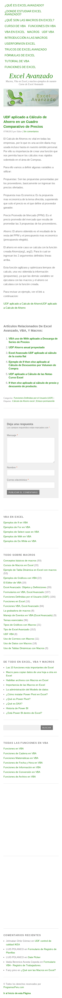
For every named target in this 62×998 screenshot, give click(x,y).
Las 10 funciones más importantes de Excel (30, 667)
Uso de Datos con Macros (17, 643)
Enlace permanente (45, 401)
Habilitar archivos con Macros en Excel (27, 680)
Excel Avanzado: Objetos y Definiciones (24, 587)
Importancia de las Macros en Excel (25, 684)
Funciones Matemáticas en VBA (20, 758)
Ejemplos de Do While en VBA (19, 541)
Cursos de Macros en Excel (18, 565)
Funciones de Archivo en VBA (19, 776)
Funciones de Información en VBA (22, 767)
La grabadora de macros (16, 610)
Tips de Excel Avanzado (16, 629)
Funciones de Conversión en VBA (21, 772)
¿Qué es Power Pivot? (18, 699)
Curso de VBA (15, 26)
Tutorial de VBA (17, 61)
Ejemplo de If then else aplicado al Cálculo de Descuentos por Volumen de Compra (32, 365)
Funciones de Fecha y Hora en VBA (23, 762)
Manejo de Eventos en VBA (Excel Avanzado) (28, 615)
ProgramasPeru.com (13, 987)
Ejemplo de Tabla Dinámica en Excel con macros (29, 569)
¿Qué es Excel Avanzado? (24, 5)
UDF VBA (48, 31)
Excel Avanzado (31, 76)
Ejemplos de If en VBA (15, 522)
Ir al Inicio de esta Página (17, 993)
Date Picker (34, 957)
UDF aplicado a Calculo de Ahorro (22, 303)
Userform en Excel (20, 43)
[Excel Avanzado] (31, 105)
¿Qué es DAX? (14, 703)
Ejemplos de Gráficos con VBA (20, 578)
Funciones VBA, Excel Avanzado (21, 606)
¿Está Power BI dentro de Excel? (24, 713)
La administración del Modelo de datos (27, 689)
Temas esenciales (13, 620)
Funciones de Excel (20, 67)
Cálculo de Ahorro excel (23, 401)
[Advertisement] (31, 820)
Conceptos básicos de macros (19, 560)
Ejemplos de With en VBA (17, 536)
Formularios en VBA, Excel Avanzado (23, 592)
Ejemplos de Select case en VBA (21, 531)
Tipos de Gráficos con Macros (19, 624)
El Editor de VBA (12, 582)
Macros (33, 31)
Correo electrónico (18, 479)
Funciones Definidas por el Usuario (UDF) (33, 398)
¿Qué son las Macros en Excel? (29, 20)
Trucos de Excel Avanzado (26, 49)
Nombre (12, 467)
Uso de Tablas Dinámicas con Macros (23, 648)
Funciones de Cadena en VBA (19, 753)
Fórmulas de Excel (20, 55)
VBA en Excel (15, 31)
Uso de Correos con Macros (18, 638)
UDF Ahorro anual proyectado (27, 347)
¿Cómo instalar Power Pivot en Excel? (27, 694)
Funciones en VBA (42, 26)
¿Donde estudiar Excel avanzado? (23, 13)
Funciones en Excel (14, 601)
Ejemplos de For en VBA (16, 527)
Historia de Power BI (17, 708)
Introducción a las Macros (26, 37)
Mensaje (12, 435)
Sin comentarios (31, 131)
